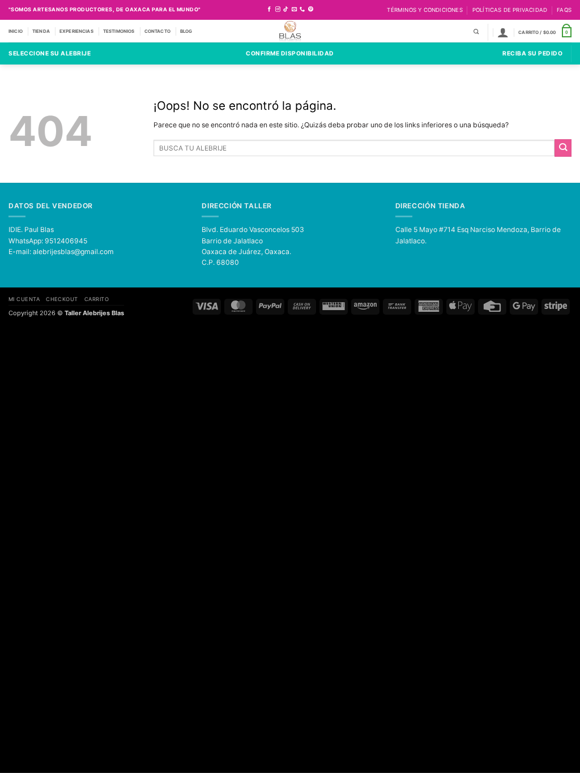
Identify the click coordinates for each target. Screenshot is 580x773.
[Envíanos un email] (294, 9)
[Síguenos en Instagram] (277, 9)
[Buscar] (476, 32)
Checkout (62, 299)
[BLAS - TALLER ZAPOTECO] (290, 31)
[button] (503, 32)
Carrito (96, 299)
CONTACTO (157, 31)
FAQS (564, 10)
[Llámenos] (302, 9)
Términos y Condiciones (424, 10)
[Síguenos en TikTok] (285, 9)
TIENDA (41, 31)
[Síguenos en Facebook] (269, 9)
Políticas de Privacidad (509, 10)
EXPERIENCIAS (76, 31)
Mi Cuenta (24, 299)
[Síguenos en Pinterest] (310, 9)
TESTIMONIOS (119, 31)
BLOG (186, 31)
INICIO (15, 31)
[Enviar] (563, 147)
